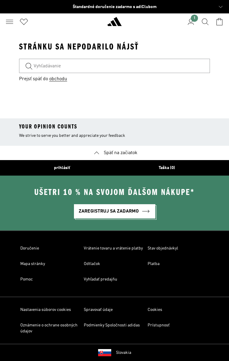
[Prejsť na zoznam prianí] (24, 22)
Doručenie (29, 248)
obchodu (58, 79)
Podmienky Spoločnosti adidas (112, 325)
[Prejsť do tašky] (219, 22)
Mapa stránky (32, 264)
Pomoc (26, 279)
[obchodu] (114, 24)
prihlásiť (62, 168)
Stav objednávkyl (163, 248)
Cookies (155, 310)
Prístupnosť (159, 325)
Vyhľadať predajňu (100, 279)
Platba (154, 264)
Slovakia (123, 353)
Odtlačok (92, 264)
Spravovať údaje (98, 310)
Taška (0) (167, 168)
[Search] (205, 22)
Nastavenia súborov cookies (45, 310)
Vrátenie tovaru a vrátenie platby (113, 248)
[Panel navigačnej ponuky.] (9, 22)
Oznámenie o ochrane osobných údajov (49, 328)
